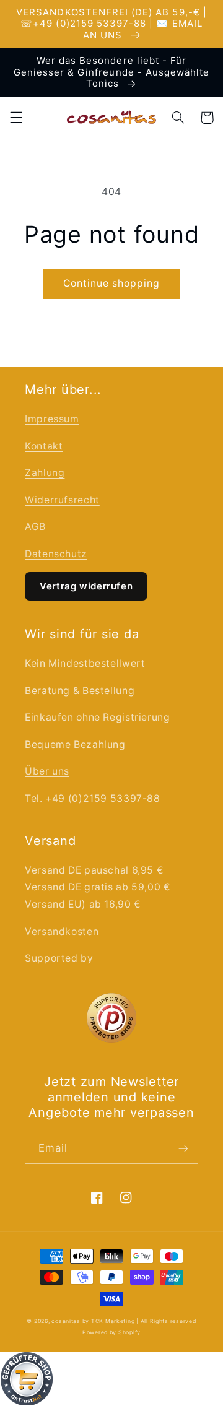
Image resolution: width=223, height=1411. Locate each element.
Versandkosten (61, 931)
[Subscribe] (183, 1149)
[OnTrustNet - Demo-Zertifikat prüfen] (111, 1381)
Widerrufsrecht (62, 500)
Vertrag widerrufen (86, 586)
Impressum (52, 419)
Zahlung (44, 473)
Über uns (47, 771)
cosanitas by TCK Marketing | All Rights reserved (123, 1321)
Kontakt (44, 446)
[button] (16, 117)
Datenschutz (56, 554)
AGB (35, 526)
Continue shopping (111, 283)
